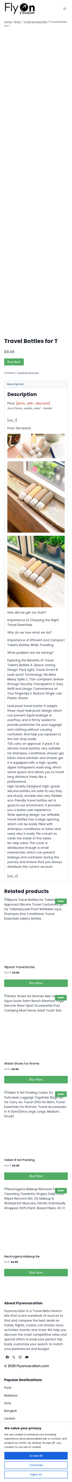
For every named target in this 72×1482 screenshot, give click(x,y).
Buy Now (14, 362)
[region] (36, 1452)
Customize (36, 1465)
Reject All (36, 1474)
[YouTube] (27, 1357)
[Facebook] (7, 1357)
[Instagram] (20, 1357)
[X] (14, 1357)
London (9, 1418)
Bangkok (10, 1411)
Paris (8, 1388)
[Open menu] (64, 8)
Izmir (7, 1403)
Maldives (10, 1395)
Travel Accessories (28, 373)
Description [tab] (15, 384)
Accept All (36, 1455)
